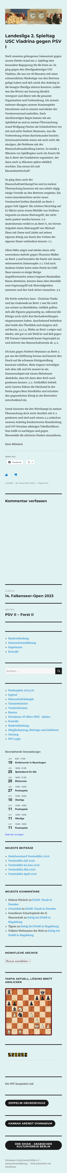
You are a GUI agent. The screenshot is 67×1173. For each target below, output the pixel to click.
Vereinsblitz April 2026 (22, 873)
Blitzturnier (21, 781)
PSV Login (14, 738)
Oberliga (19, 799)
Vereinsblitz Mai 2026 (22, 869)
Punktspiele (21, 790)
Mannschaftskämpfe (21, 699)
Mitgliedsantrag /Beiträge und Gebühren (33, 730)
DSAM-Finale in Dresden (40, 908)
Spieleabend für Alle (26, 771)
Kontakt (13, 651)
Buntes (12, 712)
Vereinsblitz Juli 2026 (21, 860)
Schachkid (14, 908)
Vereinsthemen (17, 708)
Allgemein (43, 483)
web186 (9, 483)
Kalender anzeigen (14, 834)
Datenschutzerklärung (22, 642)
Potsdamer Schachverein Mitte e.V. (22, 1160)
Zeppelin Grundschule (26, 1103)
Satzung (13, 734)
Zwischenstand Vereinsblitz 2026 (29, 856)
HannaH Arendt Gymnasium (30, 1123)
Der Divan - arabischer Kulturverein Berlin (33, 1145)
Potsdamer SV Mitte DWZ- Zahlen (29, 716)
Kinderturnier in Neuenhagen (30, 762)
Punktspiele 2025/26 (21, 690)
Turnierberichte (18, 703)
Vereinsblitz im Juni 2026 (24, 865)
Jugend (12, 694)
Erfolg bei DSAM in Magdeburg (40, 926)
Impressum (15, 647)
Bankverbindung (18, 638)
